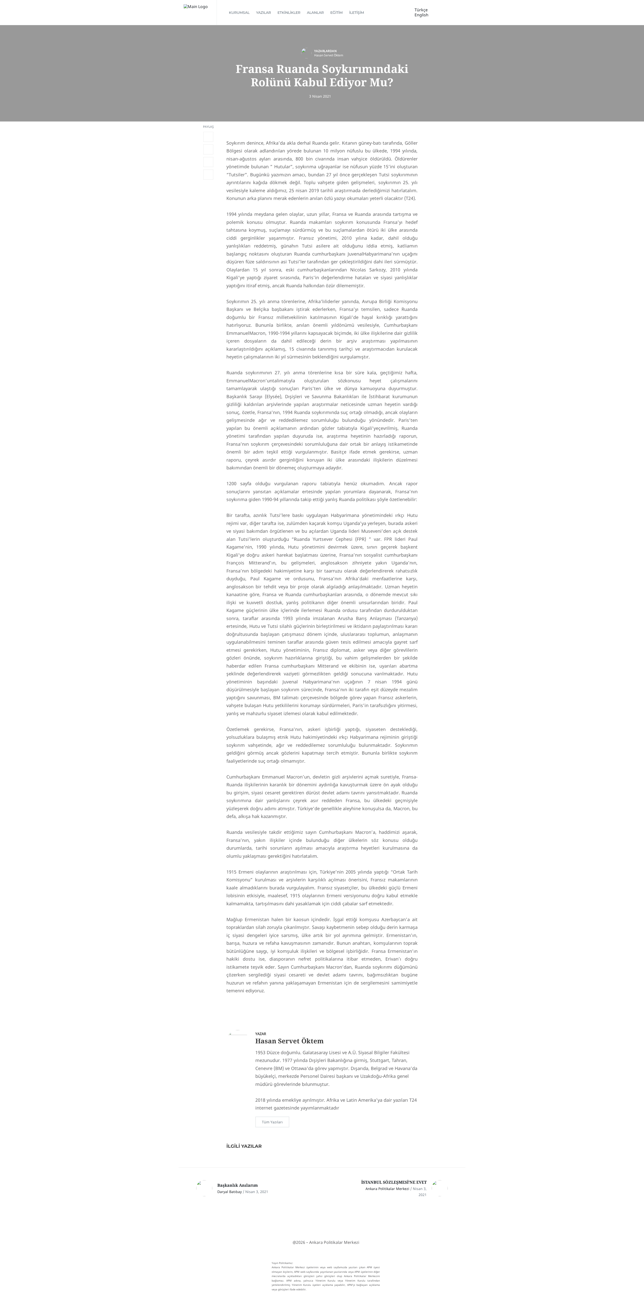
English (421, 15)
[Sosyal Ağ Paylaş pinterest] (208, 175)
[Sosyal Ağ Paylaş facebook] (208, 137)
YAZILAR (263, 12)
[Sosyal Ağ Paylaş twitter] (208, 149)
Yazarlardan (325, 51)
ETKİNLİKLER (288, 12)
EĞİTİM (336, 12)
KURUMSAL (239, 12)
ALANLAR (315, 12)
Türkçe (421, 10)
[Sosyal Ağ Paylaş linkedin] (208, 162)
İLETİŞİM (356, 12)
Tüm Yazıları (272, 1122)
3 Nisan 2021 (320, 96)
